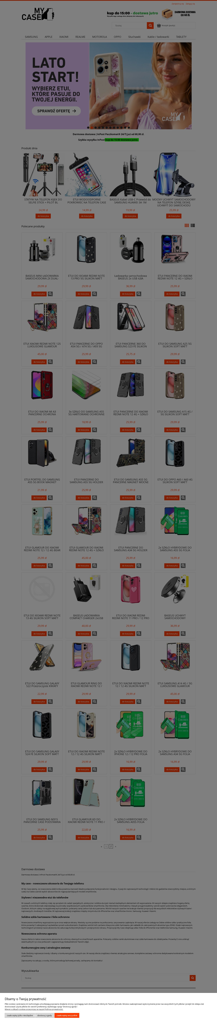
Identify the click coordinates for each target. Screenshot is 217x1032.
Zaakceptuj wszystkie (67, 1015)
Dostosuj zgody (44, 1015)
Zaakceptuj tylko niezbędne (20, 1015)
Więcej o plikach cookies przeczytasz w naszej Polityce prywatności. (34, 1009)
